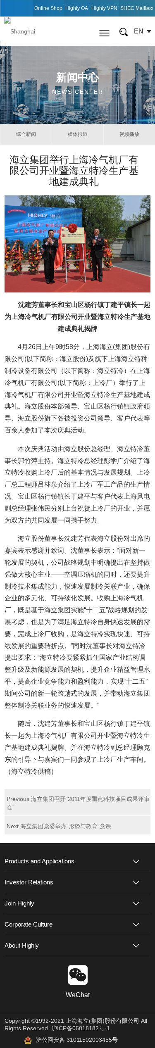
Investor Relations (29, 882)
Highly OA (76, 8)
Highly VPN (104, 8)
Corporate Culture (28, 924)
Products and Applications (39, 861)
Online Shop (48, 8)
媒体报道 (78, 134)
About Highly (22, 945)
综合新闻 (26, 134)
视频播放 (129, 134)
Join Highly (19, 903)
